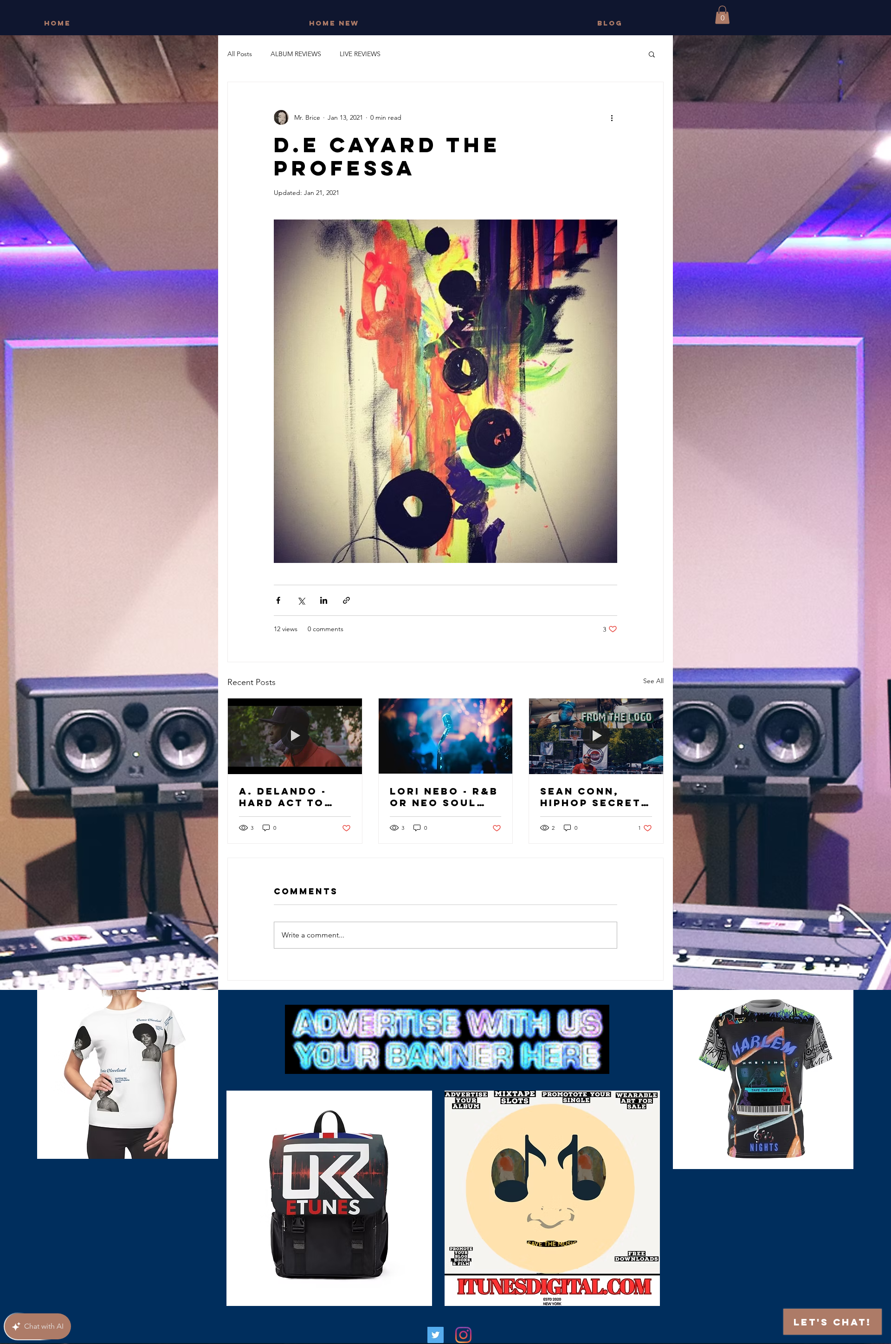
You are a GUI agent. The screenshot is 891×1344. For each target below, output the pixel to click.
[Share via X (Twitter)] (301, 600)
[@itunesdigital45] (435, 1335)
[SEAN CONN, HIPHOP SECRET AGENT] (596, 736)
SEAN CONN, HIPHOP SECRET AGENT (590, 796)
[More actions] (611, 117)
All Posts (239, 54)
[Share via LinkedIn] (323, 600)
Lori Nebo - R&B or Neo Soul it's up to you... (444, 796)
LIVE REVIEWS (360, 54)
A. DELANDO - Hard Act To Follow (283, 796)
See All (653, 681)
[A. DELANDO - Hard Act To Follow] (295, 736)
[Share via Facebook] (278, 600)
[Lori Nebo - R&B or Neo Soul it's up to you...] (446, 736)
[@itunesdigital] (463, 1335)
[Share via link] (346, 600)
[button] (722, 15)
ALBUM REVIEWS (296, 54)
